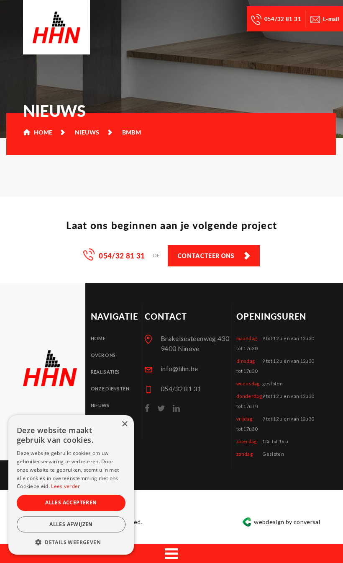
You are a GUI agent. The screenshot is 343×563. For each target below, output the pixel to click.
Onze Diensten (110, 388)
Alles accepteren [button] (71, 502)
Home (98, 338)
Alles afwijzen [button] (71, 524)
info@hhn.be (179, 368)
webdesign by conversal (287, 521)
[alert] (71, 485)
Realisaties (105, 371)
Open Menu (171, 553)
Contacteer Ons (206, 255)
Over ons (103, 355)
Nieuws (100, 405)
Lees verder (65, 486)
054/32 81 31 (282, 19)
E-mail (331, 19)
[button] (71, 542)
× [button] (124, 424)
